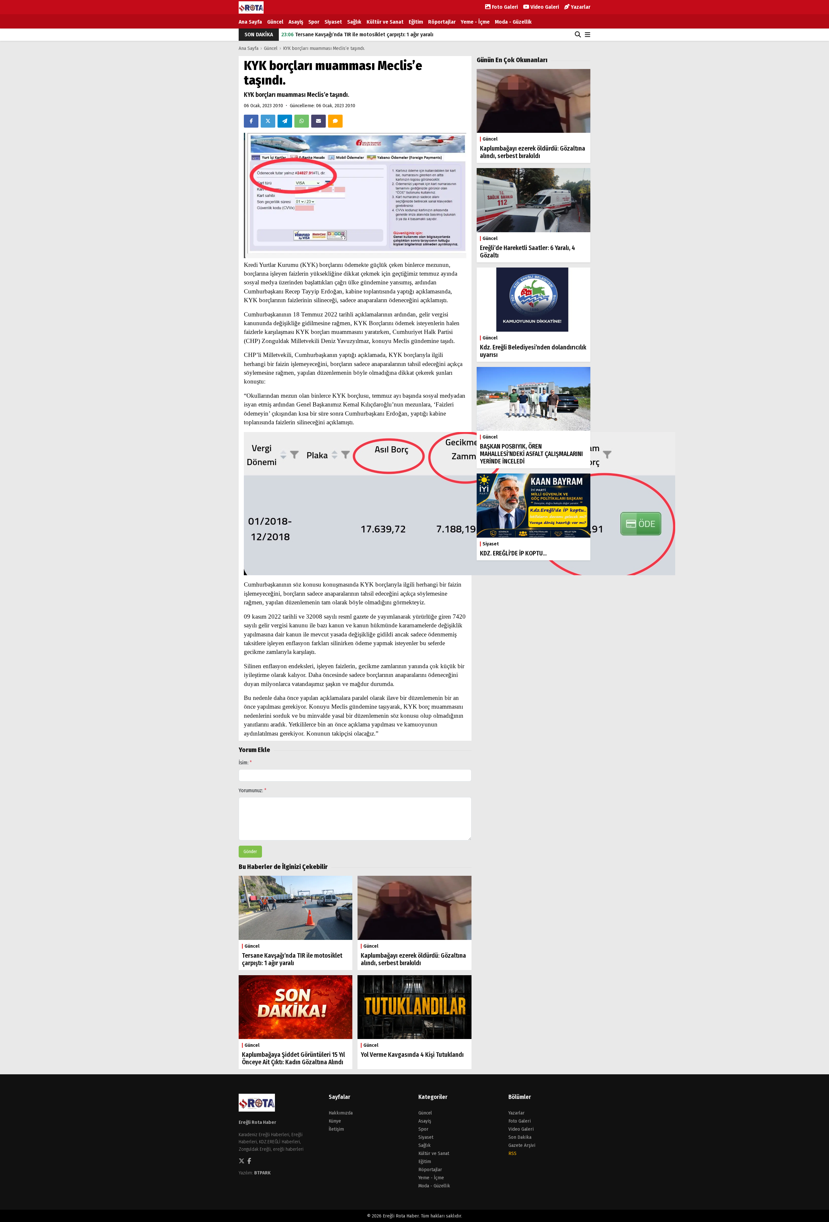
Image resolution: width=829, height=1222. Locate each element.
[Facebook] (251, 121)
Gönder (250, 851)
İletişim (336, 1129)
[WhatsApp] (301, 121)
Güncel (275, 21)
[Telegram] (285, 121)
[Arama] (578, 35)
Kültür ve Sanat (385, 21)
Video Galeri (544, 7)
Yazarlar (580, 7)
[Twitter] (268, 121)
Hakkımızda (341, 1113)
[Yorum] (335, 121)
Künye (335, 1121)
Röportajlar (442, 21)
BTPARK (262, 1173)
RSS (512, 1153)
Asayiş (296, 21)
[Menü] (587, 35)
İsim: (245, 762)
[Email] (318, 121)
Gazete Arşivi (521, 1145)
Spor (313, 21)
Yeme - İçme (475, 21)
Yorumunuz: (253, 790)
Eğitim (416, 21)
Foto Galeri (504, 7)
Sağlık (354, 21)
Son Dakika (519, 1137)
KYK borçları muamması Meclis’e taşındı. (324, 48)
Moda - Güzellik (513, 21)
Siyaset (333, 21)
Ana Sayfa (250, 21)
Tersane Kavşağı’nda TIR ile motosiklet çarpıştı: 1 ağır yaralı (357, 34)
